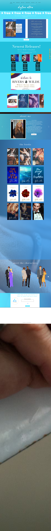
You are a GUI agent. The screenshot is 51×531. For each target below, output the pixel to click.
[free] (25, 13)
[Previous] (2, 126)
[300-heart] (50, 54)
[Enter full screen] (24, 137)
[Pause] (11, 137)
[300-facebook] (50, 49)
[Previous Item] (2, 276)
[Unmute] (13, 137)
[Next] (48, 126)
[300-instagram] (50, 51)
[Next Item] (42, 101)
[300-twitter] (50, 53)
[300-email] (50, 58)
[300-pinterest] (50, 56)
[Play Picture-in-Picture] (23, 137)
